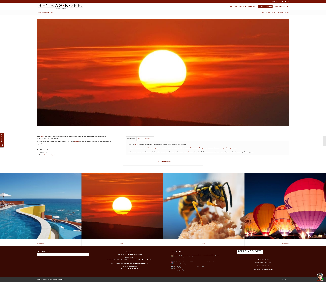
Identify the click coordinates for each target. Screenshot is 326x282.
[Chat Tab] (163, 141)
